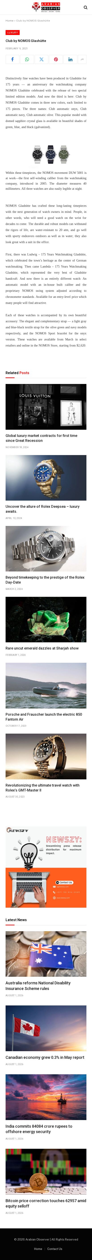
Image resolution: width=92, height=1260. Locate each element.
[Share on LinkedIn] (70, 59)
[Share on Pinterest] (56, 59)
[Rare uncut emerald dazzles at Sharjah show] (46, 620)
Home (9, 20)
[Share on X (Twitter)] (41, 59)
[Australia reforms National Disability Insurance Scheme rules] (46, 954)
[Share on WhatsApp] (27, 59)
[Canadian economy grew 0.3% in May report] (46, 1028)
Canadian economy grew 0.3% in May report (45, 1057)
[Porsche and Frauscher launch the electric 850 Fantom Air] (46, 685)
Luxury (12, 32)
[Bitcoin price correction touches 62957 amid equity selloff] (46, 1172)
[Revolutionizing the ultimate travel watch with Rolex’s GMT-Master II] (46, 756)
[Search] (85, 7)
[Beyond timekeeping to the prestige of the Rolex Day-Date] (46, 549)
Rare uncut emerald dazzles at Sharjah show (42, 648)
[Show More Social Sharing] (82, 59)
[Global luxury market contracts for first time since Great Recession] (46, 407)
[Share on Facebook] (12, 59)
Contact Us (54, 1249)
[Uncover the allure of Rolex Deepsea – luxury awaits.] (46, 478)
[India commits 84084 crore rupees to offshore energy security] (46, 1097)
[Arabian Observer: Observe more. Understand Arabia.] (46, 7)
